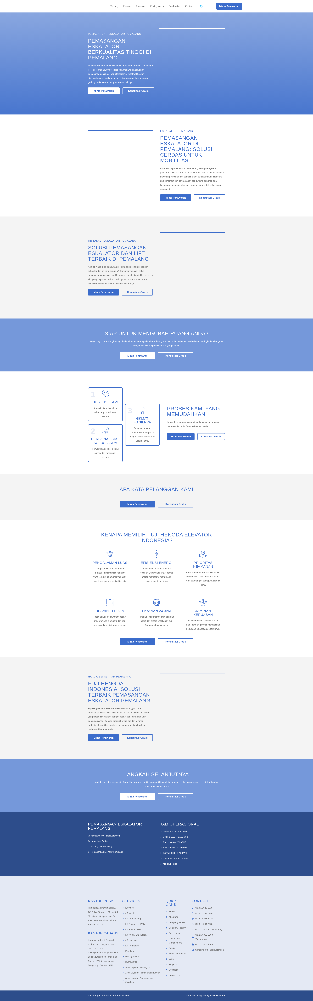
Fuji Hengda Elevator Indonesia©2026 (108, 995)
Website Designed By (205, 995)
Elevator (127, 6)
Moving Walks (157, 6)
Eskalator (140, 6)
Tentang (114, 6)
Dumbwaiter (174, 6)
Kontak (188, 6)
